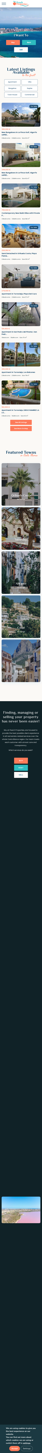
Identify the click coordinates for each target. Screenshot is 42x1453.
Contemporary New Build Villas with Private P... (21, 214)
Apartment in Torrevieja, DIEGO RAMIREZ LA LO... (20, 411)
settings (26, 1443)
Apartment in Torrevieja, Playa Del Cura (19, 294)
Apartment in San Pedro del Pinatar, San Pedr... (19, 333)
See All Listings (21, 422)
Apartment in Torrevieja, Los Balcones (18, 372)
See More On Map (21, 428)
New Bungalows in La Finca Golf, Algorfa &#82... (19, 133)
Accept (14, 1448)
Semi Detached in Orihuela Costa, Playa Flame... (19, 254)
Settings (27, 1448)
